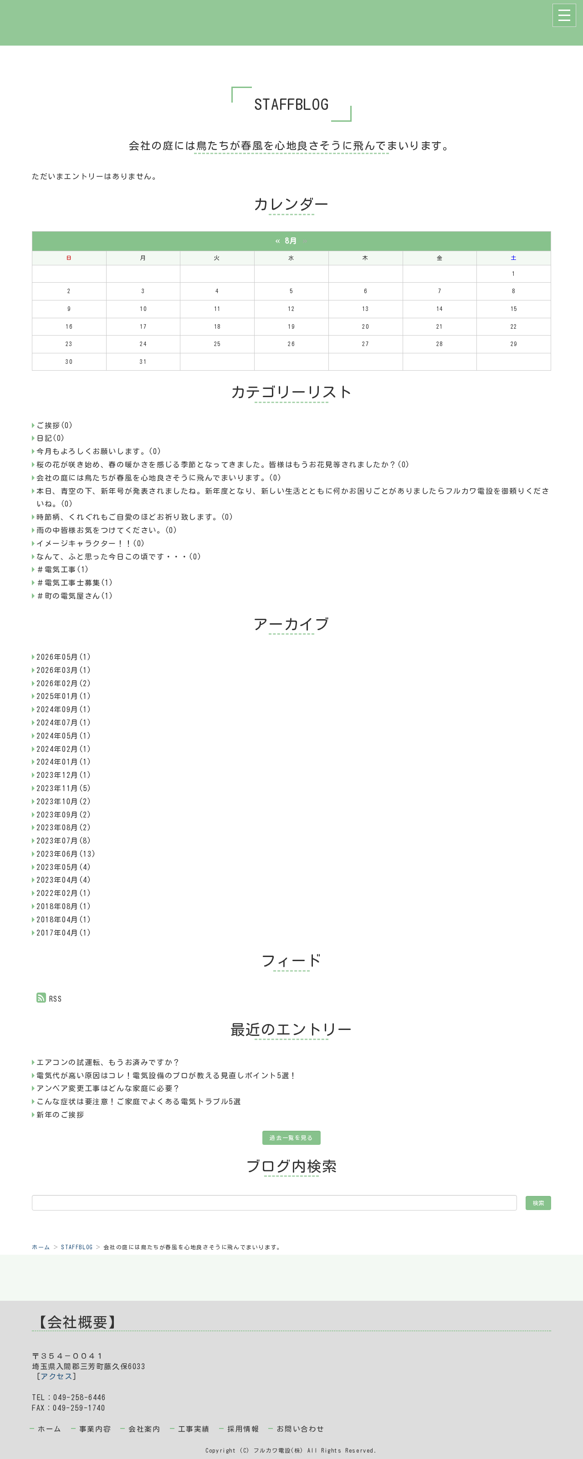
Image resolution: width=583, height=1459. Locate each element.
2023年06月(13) (66, 854)
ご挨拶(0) (55, 425)
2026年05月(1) (64, 657)
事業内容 (95, 1429)
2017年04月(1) (64, 932)
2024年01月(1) (64, 762)
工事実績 (194, 1429)
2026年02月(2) (64, 683)
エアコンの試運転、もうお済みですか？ (108, 1062)
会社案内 (144, 1429)
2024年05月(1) (64, 736)
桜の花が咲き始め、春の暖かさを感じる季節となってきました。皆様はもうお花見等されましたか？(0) (223, 464)
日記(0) (51, 438)
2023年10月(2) (64, 801)
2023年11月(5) (64, 788)
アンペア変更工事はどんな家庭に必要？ (108, 1088)
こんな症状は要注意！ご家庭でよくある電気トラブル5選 (138, 1101)
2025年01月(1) (64, 696)
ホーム (41, 1247)
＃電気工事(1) (63, 569)
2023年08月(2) (64, 827)
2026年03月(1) (64, 670)
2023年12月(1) (64, 775)
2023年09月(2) (64, 814)
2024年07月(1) (64, 722)
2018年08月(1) (64, 906)
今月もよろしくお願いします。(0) (99, 451)
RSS (55, 999)
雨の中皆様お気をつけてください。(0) (107, 530)
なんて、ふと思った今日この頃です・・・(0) (119, 556)
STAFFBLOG (76, 1247)
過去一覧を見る (291, 1137)
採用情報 (243, 1429)
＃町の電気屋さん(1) (75, 596)
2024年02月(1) (64, 749)
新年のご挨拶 (60, 1114)
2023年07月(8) (64, 840)
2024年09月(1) (64, 709)
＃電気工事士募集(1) (75, 582)
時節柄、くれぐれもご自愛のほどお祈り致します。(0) (135, 517)
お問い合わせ (300, 1429)
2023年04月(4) (64, 880)
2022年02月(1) (64, 893)
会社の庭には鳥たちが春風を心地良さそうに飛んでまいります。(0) (159, 477)
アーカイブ (291, 624)
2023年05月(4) (64, 867)
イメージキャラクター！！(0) (91, 543)
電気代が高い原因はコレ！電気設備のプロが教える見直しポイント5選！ (166, 1075)
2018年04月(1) (64, 919)
